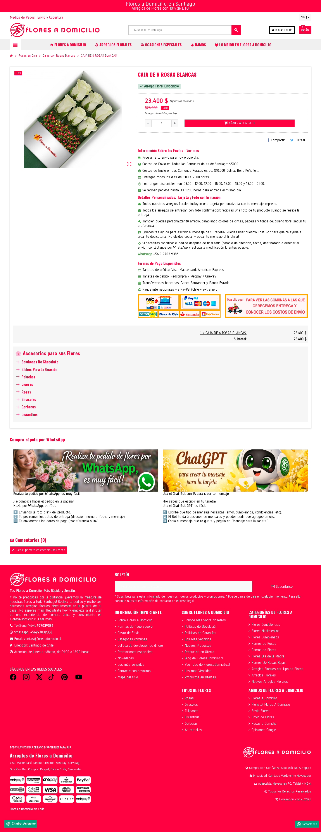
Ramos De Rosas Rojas (269, 662)
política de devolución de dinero (140, 645)
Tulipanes (191, 711)
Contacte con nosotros (134, 671)
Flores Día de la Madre (268, 656)
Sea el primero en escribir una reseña (38, 550)
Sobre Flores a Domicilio (135, 620)
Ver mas (192, 150)
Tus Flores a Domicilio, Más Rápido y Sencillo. (43, 591)
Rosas (189, 698)
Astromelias (193, 730)
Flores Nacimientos (266, 631)
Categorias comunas (132, 639)
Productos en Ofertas (200, 677)
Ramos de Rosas (264, 643)
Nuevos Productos (198, 645)
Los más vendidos (131, 664)
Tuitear (300, 140)
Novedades (126, 658)
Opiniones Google (264, 730)
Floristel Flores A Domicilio (271, 704)
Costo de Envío (129, 633)
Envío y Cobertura (50, 17)
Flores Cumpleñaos (265, 637)
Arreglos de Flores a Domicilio (41, 755)
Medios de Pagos (22, 17)
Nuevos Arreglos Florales (270, 681)
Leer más (45, 619)
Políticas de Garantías (200, 633)
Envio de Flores (263, 717)
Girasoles (191, 704)
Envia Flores (260, 711)
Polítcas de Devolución (201, 626)
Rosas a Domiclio (264, 723)
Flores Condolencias (266, 624)
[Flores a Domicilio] (55, 30)
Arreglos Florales (264, 675)
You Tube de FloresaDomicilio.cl (207, 664)
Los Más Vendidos (198, 639)
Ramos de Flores (264, 650)
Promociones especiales (135, 652)
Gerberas (191, 723)
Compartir (278, 140)
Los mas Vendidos (198, 671)
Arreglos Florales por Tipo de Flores (277, 669)
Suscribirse (284, 586)
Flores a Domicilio (264, 698)
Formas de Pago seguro (135, 626)
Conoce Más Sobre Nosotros (205, 620)
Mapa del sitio (128, 677)
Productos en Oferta (199, 652)
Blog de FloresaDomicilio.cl (204, 658)
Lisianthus (192, 717)
